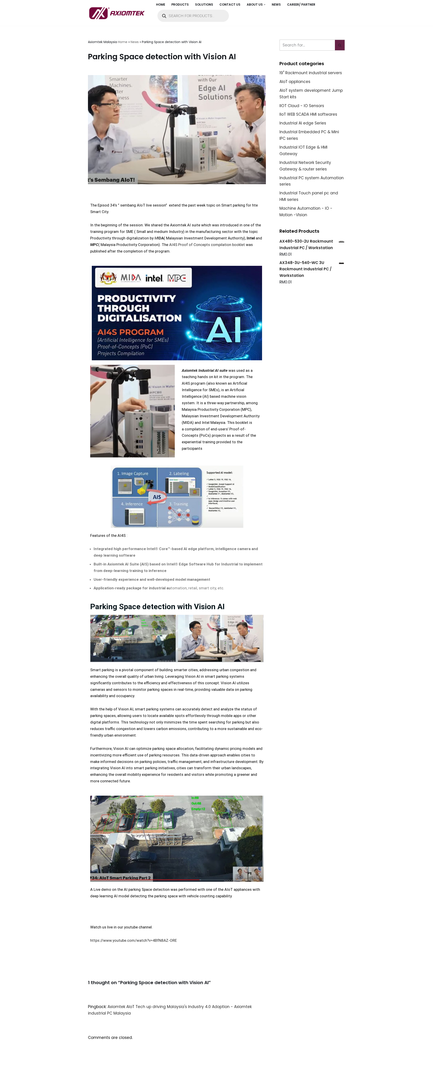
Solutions (204, 4)
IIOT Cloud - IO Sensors (301, 105)
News (276, 4)
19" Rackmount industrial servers (310, 73)
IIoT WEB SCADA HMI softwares (308, 114)
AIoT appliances (294, 81)
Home (160, 4)
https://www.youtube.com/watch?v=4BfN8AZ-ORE (133, 940)
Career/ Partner (301, 4)
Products (180, 4)
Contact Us (229, 4)
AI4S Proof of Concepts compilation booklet (207, 244)
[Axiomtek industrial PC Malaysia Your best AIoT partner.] (118, 13)
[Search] (340, 45)
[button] (264, 4)
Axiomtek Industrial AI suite (205, 370)
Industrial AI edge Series (302, 123)
